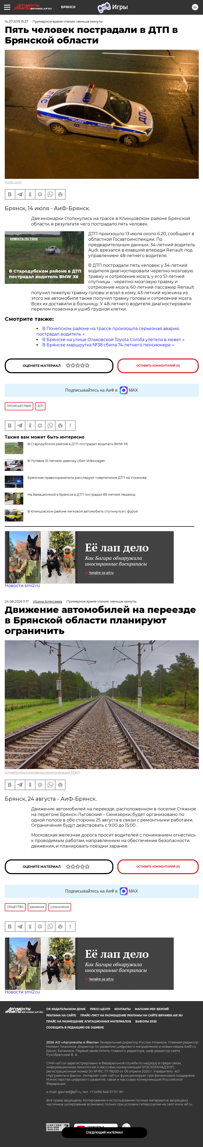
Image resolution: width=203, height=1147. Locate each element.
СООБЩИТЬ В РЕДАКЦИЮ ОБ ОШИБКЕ (75, 1027)
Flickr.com (13, 182)
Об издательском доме (66, 1009)
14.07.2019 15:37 (16, 21)
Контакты (122, 1009)
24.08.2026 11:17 (17, 601)
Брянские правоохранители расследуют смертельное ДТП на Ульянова (86, 478)
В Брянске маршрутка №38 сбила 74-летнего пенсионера (106, 344)
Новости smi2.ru (22, 585)
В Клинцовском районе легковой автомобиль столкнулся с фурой (82, 511)
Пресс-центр (100, 1009)
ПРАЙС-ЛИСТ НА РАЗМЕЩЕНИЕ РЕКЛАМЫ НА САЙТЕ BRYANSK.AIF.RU (131, 1015)
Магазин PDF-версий (152, 1009)
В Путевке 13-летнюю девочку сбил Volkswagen (66, 461)
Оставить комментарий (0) (158, 365)
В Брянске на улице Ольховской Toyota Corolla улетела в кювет (111, 339)
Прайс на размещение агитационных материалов (88, 1021)
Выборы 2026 (145, 1021)
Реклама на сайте (61, 1015)
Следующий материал (104, 1132)
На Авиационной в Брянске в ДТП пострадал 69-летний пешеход (81, 494)
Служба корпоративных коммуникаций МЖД (42, 772)
